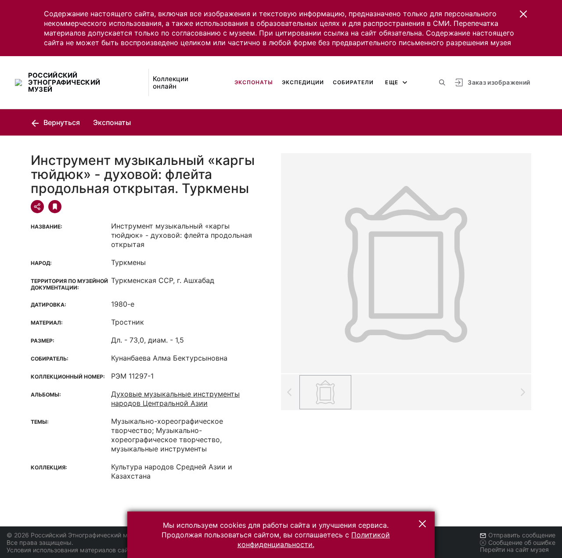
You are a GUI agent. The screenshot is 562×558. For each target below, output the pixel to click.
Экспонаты (253, 82)
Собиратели (353, 82)
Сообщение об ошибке (521, 542)
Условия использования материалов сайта (70, 550)
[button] (523, 14)
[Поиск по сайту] (442, 82)
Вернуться (61, 122)
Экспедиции (303, 82)
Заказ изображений (499, 82)
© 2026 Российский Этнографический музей (74, 535)
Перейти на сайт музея (514, 549)
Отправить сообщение (521, 535)
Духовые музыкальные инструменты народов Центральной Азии (175, 399)
